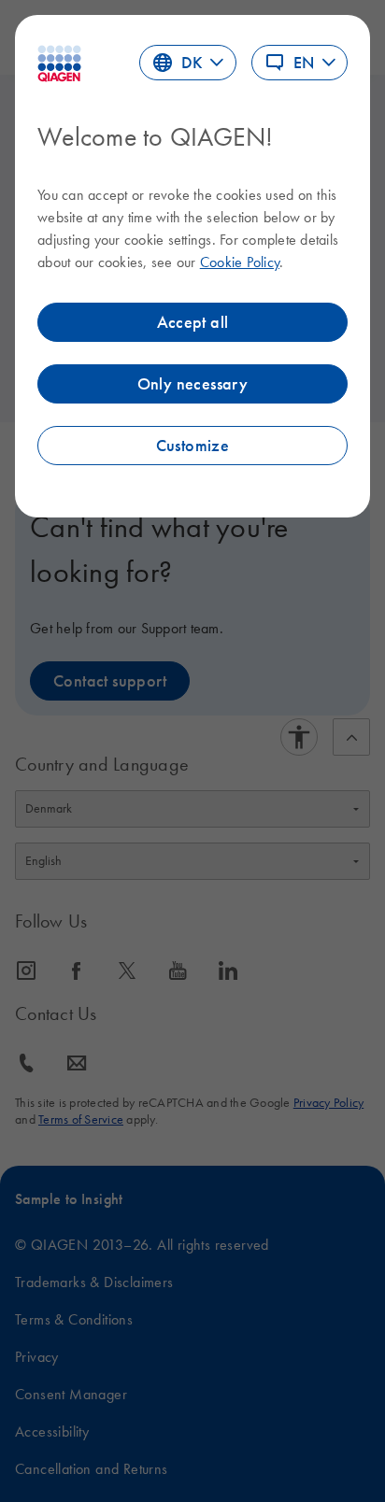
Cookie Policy (239, 261)
